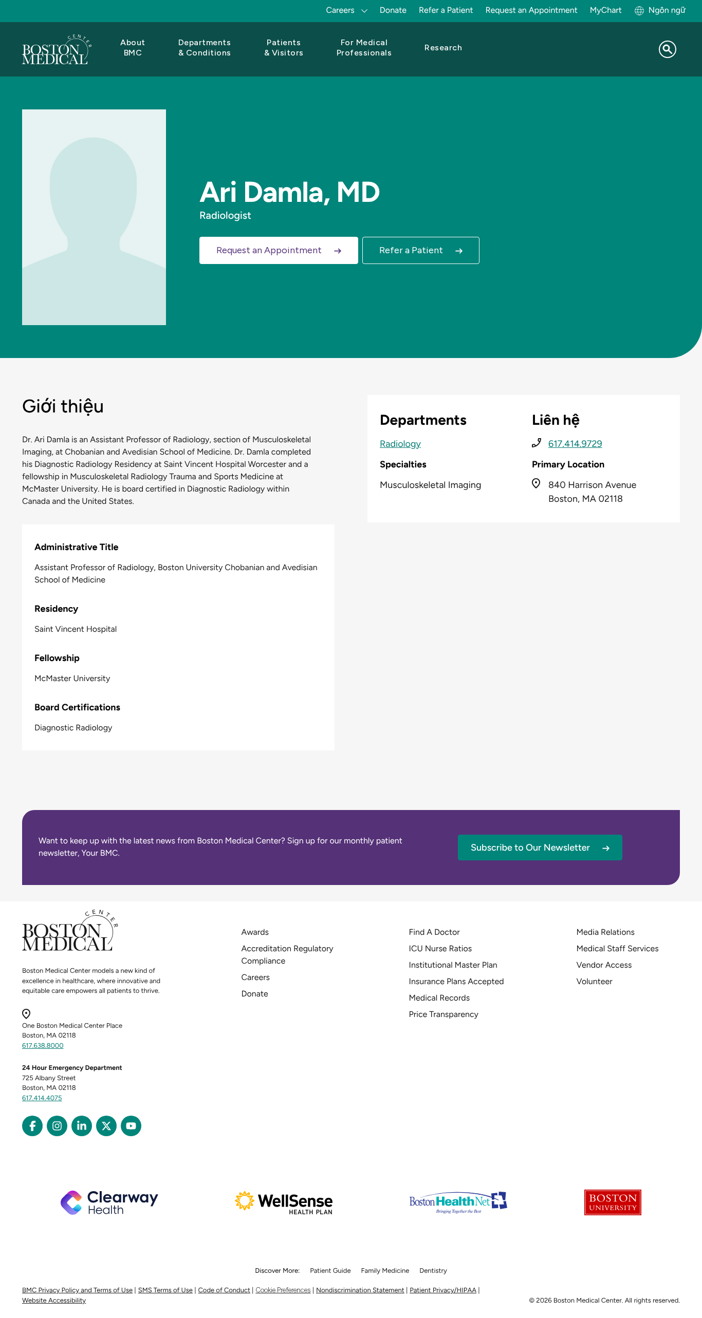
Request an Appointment (532, 10)
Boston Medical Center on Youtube (131, 1126)
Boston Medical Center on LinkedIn (81, 1126)
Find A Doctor (434, 932)
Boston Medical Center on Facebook (32, 1126)
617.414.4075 (42, 1098)
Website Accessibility (54, 1301)
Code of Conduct (224, 1290)
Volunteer (595, 981)
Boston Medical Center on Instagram (57, 1126)
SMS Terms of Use (165, 1290)
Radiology (400, 443)
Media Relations (606, 932)
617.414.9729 (575, 443)
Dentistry (433, 1271)
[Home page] (70, 949)
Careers (256, 977)
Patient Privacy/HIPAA (443, 1290)
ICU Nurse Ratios (440, 948)
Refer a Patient (446, 10)
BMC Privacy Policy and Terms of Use (77, 1290)
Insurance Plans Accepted (456, 981)
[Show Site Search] (667, 49)
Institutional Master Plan (453, 965)
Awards (255, 932)
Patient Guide (330, 1271)
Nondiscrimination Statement (360, 1290)
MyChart (606, 10)
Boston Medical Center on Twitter (106, 1126)
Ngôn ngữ (667, 10)
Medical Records (439, 998)
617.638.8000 (43, 1046)
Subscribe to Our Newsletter (530, 847)
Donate (393, 10)
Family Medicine (385, 1271)
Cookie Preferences (282, 1290)
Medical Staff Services (618, 948)
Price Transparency (443, 1014)
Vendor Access (604, 965)
